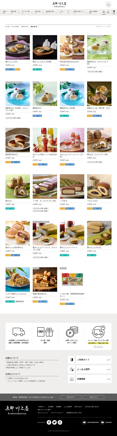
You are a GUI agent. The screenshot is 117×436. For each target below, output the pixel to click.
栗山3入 (8, 201)
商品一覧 (5, 12)
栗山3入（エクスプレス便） (98, 154)
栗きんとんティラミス (68, 247)
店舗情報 (58, 406)
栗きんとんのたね (94, 247)
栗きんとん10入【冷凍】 (42, 62)
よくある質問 (68, 406)
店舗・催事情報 (93, 12)
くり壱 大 (63, 201)
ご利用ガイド (41, 406)
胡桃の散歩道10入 (40, 294)
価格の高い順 (34, 26)
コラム (68, 12)
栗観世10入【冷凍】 (68, 108)
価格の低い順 (24, 26)
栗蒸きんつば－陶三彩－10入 (98, 108)
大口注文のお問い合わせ (92, 406)
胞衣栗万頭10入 (11, 154)
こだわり (61, 12)
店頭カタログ (94, 397)
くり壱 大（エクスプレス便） (45, 201)
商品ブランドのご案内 (44, 409)
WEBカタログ (71, 397)
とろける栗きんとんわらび (15, 294)
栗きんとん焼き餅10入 (14, 247)
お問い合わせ (78, 406)
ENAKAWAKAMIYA (91, 423)
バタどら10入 (92, 201)
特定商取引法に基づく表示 (74, 412)
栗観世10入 (37, 108)
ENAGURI (107, 423)
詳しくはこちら (98, 346)
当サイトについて (43, 412)
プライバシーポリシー (57, 412)
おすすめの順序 (15, 26)
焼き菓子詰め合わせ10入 (69, 62)
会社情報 (50, 406)
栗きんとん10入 (11, 62)
